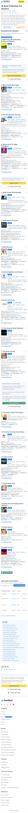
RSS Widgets (4, 780)
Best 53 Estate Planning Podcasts (11, 656)
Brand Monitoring (5, 774)
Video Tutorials (4, 795)
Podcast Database (5, 737)
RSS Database (4, 732)
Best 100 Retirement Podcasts (10, 641)
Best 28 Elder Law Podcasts (9, 625)
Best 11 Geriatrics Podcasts (9, 653)
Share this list (5, 666)
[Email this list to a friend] (15, 13)
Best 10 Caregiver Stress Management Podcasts (14, 647)
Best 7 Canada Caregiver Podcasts (11, 645)
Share (2, 12)
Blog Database (4, 734)
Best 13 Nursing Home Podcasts (10, 628)
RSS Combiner (4, 782)
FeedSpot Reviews (5, 719)
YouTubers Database (6, 744)
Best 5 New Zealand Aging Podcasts (11, 636)
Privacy (3, 722)
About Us (3, 711)
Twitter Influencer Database (8, 752)
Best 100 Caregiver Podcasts (10, 634)
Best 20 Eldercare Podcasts (9, 630)
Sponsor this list (20, 27)
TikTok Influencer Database (7, 755)
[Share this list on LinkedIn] (10, 13)
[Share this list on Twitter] (8, 13)
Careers (6, 716)
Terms (2, 724)
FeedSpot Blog (4, 805)
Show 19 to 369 (8, 572)
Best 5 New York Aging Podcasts (11, 638)
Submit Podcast (7, 27)
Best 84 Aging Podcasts (9, 640)
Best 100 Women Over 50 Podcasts (11, 660)
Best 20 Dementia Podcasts (9, 655)
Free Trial (21, 1)
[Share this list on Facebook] (5, 13)
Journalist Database (6, 742)
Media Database (5, 767)
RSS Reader (4, 765)
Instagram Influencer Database (8, 749)
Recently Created (5, 802)
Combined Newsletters (6, 777)
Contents (14, 10)
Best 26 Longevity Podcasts (10, 651)
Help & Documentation (6, 797)
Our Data (3, 714)
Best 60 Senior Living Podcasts (10, 632)
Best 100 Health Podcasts (9, 658)
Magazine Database (6, 739)
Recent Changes (5, 800)
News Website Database (7, 747)
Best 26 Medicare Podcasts (9, 649)
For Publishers (4, 762)
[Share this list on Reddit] (12, 13)
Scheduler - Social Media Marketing (10, 787)
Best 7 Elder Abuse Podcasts (10, 627)
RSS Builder (4, 785)
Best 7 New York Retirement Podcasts (12, 643)
